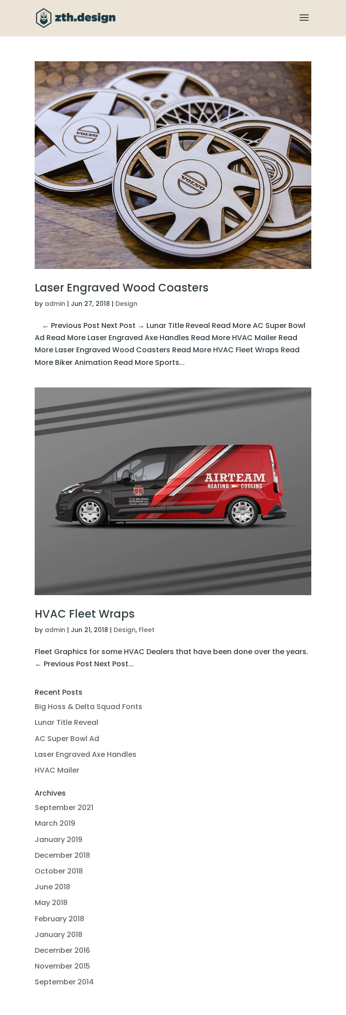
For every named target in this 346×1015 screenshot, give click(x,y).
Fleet (147, 629)
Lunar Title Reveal (66, 722)
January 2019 (58, 839)
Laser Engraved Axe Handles (86, 754)
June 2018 (52, 887)
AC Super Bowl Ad (67, 738)
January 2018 (58, 934)
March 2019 (55, 823)
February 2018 (59, 919)
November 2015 (62, 966)
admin (55, 303)
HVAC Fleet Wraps (85, 613)
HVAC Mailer (57, 770)
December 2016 (62, 950)
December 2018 (62, 855)
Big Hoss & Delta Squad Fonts (88, 706)
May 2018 (51, 902)
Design (126, 303)
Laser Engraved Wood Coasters (122, 287)
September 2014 (64, 982)
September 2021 (64, 807)
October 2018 (59, 871)
